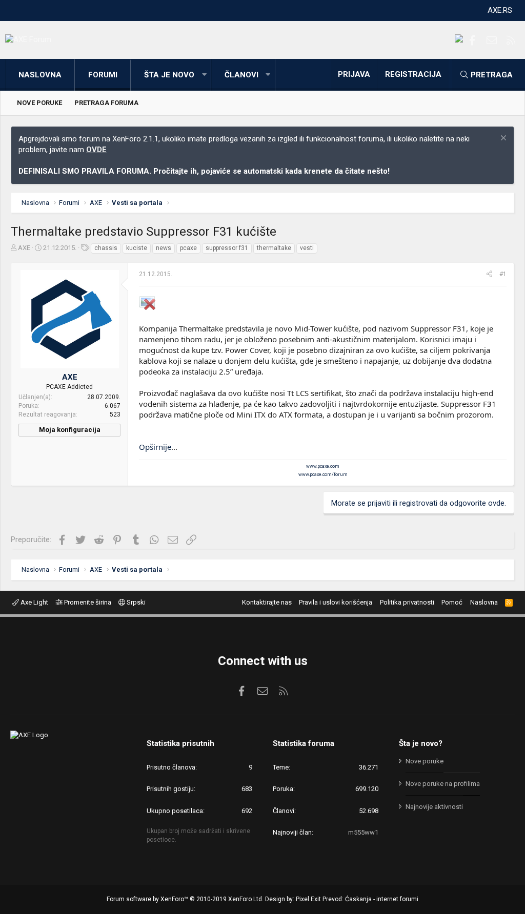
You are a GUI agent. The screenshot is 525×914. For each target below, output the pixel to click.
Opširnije (155, 447)
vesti (307, 248)
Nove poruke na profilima (443, 783)
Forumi (102, 74)
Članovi (241, 74)
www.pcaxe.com (322, 466)
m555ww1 (363, 832)
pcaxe (188, 248)
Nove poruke (39, 103)
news (163, 248)
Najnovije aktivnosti (434, 807)
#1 (503, 274)
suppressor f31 (227, 248)
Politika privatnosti (407, 602)
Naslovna (40, 74)
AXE (24, 248)
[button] (204, 75)
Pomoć (451, 602)
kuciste (136, 248)
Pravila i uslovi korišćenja (335, 602)
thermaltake (274, 248)
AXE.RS (500, 10)
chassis (105, 248)
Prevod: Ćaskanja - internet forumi (370, 899)
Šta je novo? (420, 743)
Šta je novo (169, 74)
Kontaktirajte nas (267, 602)
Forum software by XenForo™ (185, 899)
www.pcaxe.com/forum (323, 474)
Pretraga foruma (106, 103)
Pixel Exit (308, 899)
